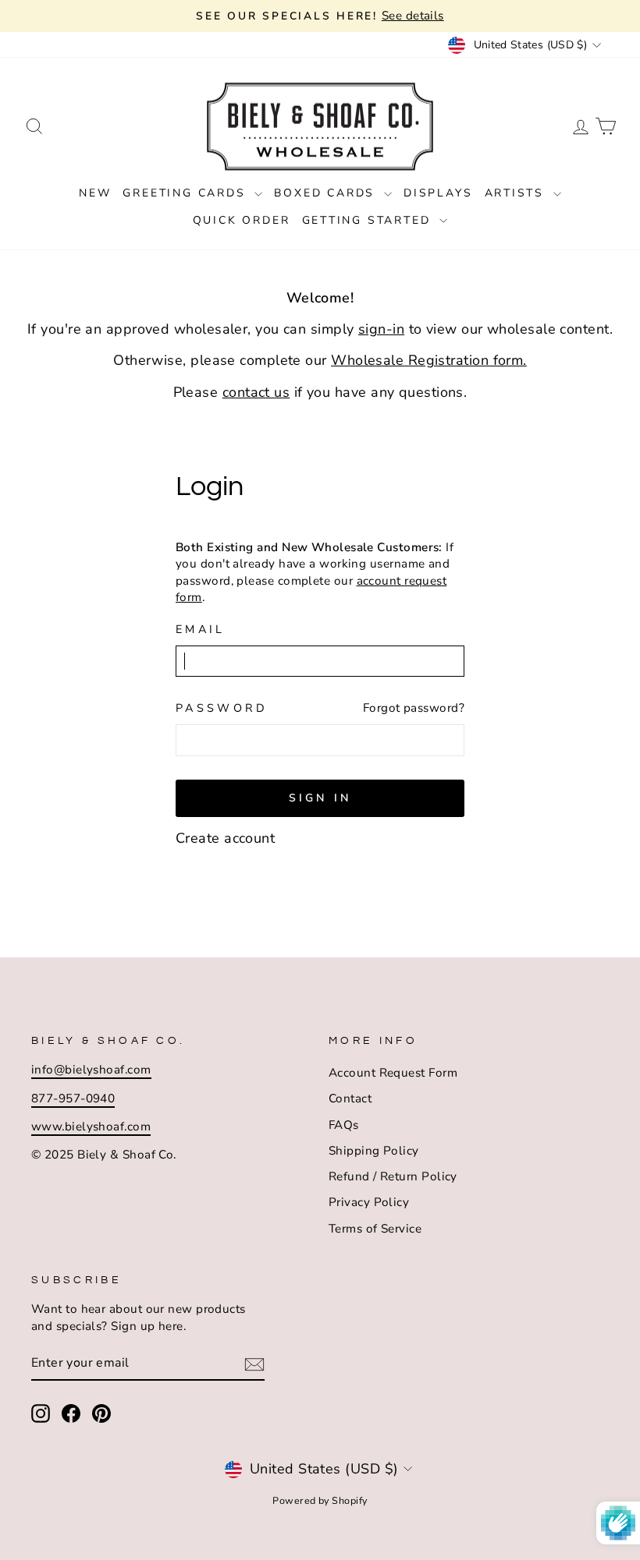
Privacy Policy (369, 1202)
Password (222, 708)
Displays (438, 193)
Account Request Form (393, 1073)
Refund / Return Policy (393, 1176)
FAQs (344, 1125)
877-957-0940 (73, 1098)
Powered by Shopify (319, 1500)
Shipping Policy (374, 1151)
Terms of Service (375, 1228)
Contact (350, 1098)
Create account (225, 838)
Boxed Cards (327, 193)
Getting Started (369, 220)
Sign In (320, 798)
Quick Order (241, 220)
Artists (517, 193)
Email (201, 629)
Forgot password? (413, 708)
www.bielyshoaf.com (91, 1126)
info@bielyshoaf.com (91, 1069)
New (95, 193)
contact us (256, 392)
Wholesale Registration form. (429, 360)
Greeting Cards (187, 193)
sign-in (381, 329)
